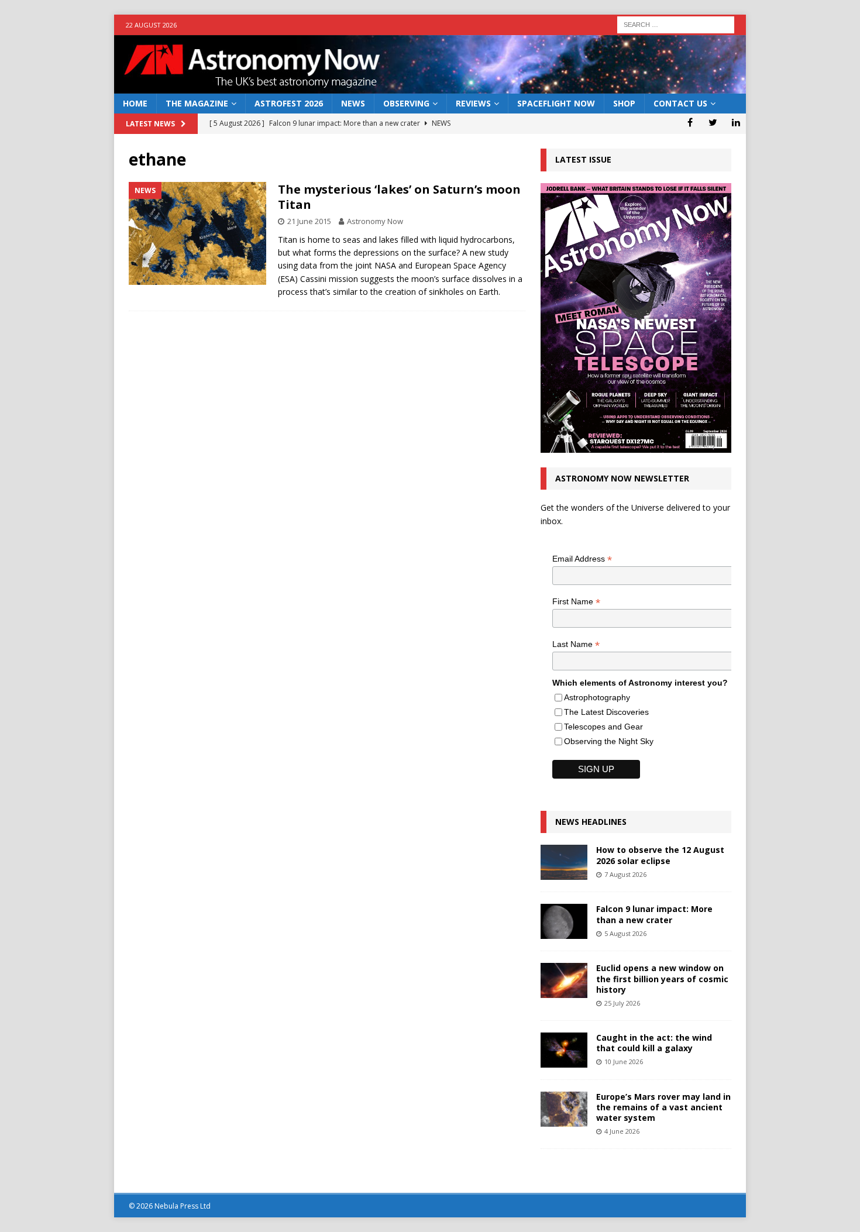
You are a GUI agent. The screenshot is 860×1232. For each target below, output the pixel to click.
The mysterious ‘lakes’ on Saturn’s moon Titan (399, 196)
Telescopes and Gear (603, 726)
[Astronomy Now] (430, 86)
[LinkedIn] (735, 122)
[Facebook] (690, 122)
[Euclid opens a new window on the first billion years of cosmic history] (564, 980)
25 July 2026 (622, 1003)
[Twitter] (713, 122)
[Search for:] (675, 23)
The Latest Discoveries (606, 712)
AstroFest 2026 (288, 103)
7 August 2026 (625, 874)
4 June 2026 (621, 1131)
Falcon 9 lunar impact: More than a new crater (654, 914)
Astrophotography (597, 697)
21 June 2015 (309, 221)
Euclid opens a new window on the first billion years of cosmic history (662, 978)
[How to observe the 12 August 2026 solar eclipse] (564, 862)
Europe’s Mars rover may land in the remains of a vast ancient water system (663, 1107)
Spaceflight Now (556, 103)
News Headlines (591, 821)
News (353, 103)
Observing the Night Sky (608, 741)
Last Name (576, 644)
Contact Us (680, 103)
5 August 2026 (625, 933)
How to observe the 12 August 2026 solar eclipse (660, 855)
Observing (406, 103)
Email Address (582, 559)
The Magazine (197, 103)
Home (135, 103)
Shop (624, 103)
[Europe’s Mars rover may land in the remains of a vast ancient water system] (564, 1109)
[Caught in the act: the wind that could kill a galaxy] (564, 1050)
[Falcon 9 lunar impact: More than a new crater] (564, 921)
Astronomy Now (375, 221)
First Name (576, 601)
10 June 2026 (623, 1061)
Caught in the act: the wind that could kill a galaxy (654, 1043)
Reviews (473, 103)
